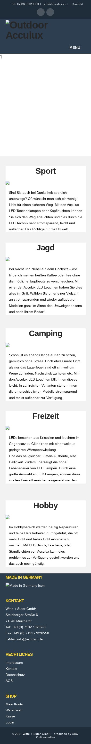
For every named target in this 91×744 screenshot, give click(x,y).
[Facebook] (41, 12)
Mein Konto (14, 704)
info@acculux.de (55, 4)
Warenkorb (14, 710)
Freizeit (45, 415)
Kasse (10, 716)
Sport (45, 170)
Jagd (45, 247)
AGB (9, 681)
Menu (74, 47)
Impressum (14, 663)
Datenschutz (15, 675)
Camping (45, 333)
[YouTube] (50, 12)
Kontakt (78, 4)
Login (10, 722)
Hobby (45, 505)
